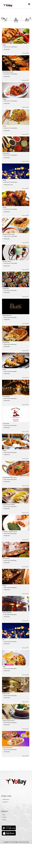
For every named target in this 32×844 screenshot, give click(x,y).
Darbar (4, 450)
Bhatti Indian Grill (7, 315)
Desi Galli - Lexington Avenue (10, 531)
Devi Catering (6, 558)
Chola (4, 369)
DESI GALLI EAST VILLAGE (9, 504)
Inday (4, 666)
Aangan (5, 99)
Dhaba (4, 585)
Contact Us (5, 802)
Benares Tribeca (7, 261)
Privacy (4, 817)
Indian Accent (6, 693)
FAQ (4, 814)
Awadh (4, 207)
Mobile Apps (6, 799)
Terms (4, 820)
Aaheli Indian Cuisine (8, 72)
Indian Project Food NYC (9, 720)
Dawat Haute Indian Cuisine (10, 477)
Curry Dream (6, 423)
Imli (3, 639)
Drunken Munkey (7, 612)
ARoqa (4, 180)
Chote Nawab (6, 396)
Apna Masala (6, 153)
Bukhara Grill (6, 342)
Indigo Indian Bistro (7, 747)
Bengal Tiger (6, 288)
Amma (4, 126)
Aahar (4, 45)
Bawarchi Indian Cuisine (9, 234)
